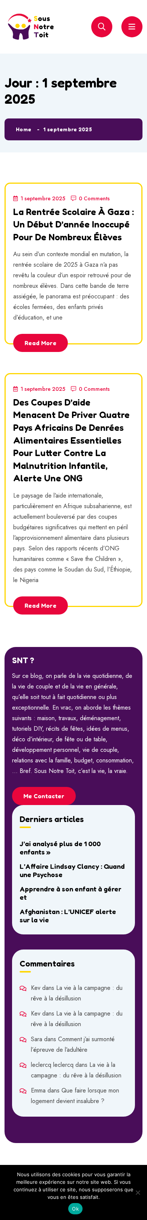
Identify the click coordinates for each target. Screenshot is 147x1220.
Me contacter (43, 796)
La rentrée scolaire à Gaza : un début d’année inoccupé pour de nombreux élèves (73, 224)
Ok (75, 1209)
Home (23, 129)
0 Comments (94, 198)
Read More (40, 343)
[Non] (137, 1192)
